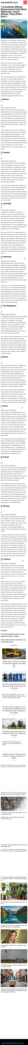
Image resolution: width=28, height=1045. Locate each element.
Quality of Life (20, 500)
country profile (18, 329)
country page (17, 224)
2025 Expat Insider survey (18, 49)
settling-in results (12, 598)
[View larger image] (1, 105)
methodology (12, 71)
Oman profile (13, 433)
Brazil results (4, 392)
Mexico (3, 110)
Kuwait (25, 467)
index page (13, 527)
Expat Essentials (9, 302)
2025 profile (9, 280)
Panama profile (5, 175)
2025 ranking (4, 140)
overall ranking (7, 243)
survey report (4, 555)
